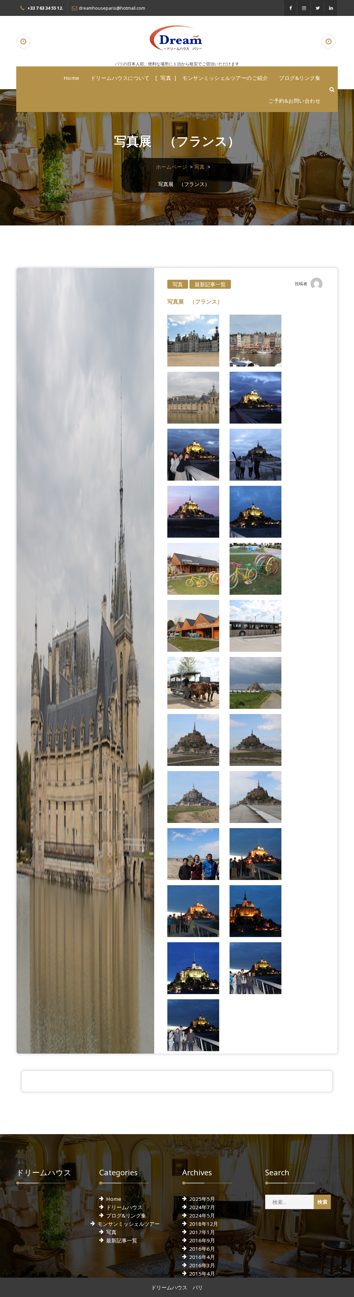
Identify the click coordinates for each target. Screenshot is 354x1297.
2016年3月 (202, 1265)
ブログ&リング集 (126, 1215)
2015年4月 (202, 1273)
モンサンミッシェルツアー (128, 1223)
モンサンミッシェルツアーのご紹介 (225, 77)
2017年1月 (202, 1232)
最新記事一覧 (210, 284)
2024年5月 (202, 1215)
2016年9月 (202, 1240)
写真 (165, 77)
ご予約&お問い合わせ (294, 100)
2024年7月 (202, 1207)
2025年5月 (202, 1198)
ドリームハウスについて (120, 77)
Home (72, 77)
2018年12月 (203, 1223)
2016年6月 (202, 1248)
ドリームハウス (124, 1207)
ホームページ (171, 166)
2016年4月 (202, 1256)
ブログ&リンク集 (299, 77)
